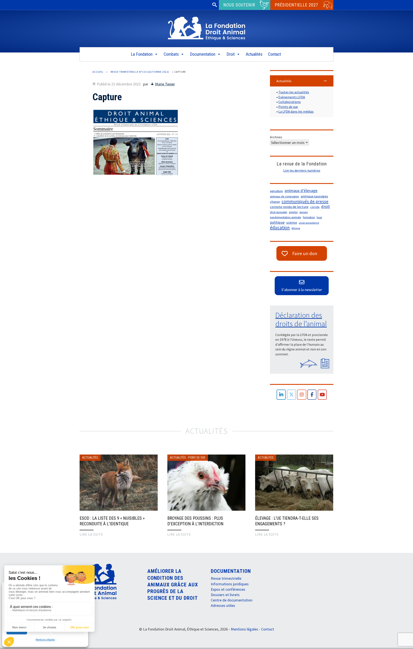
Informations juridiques (230, 583)
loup (319, 217)
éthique (295, 228)
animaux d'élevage (301, 190)
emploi (293, 212)
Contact (274, 54)
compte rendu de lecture (289, 207)
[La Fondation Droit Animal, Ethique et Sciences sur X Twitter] (291, 395)
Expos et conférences (228, 589)
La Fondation (142, 54)
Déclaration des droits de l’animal (301, 319)
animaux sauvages (314, 196)
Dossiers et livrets (225, 594)
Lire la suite (91, 534)
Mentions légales (45, 639)
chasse (275, 202)
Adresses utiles (223, 605)
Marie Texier (165, 84)
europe (303, 212)
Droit (231, 54)
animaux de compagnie (284, 196)
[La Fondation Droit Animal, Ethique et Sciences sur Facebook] (312, 395)
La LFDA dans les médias (296, 111)
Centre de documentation (231, 600)
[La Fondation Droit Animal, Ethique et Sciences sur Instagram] (301, 395)
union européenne (309, 222)
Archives (276, 137)
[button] (301, 80)
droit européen (278, 212)
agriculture (276, 191)
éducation (280, 227)
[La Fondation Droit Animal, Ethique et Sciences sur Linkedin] (281, 395)
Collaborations (289, 102)
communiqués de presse (305, 201)
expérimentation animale (285, 217)
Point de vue (196, 457)
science (291, 222)
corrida (314, 207)
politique (277, 222)
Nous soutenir (239, 5)
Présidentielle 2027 (296, 5)
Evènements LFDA (291, 97)
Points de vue (288, 107)
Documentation (202, 54)
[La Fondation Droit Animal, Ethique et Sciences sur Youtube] (322, 395)
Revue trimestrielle (226, 578)
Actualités (254, 54)
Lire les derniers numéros (301, 170)
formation (309, 217)
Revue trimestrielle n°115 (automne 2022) (140, 71)
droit (325, 206)
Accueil (97, 71)
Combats (171, 54)
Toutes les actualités (293, 92)
